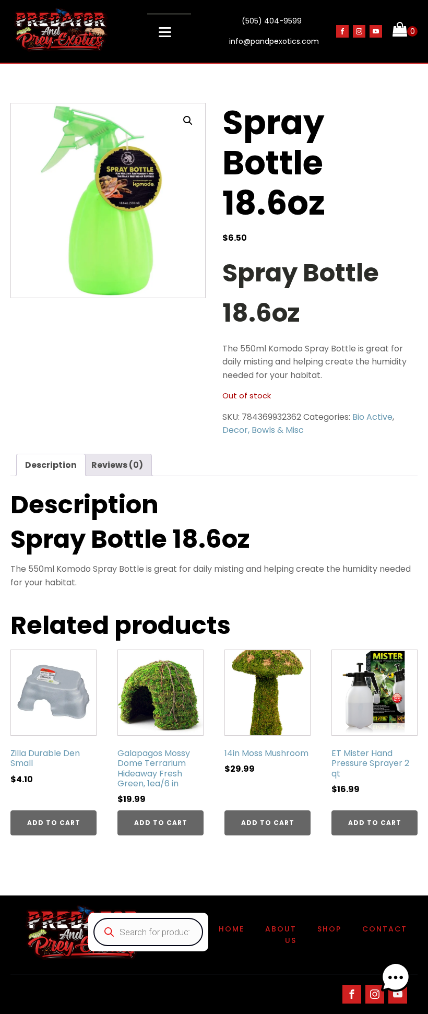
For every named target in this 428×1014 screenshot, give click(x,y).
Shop (329, 929)
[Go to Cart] (405, 31)
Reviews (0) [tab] (117, 465)
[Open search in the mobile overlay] (148, 932)
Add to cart (53, 822)
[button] (188, 120)
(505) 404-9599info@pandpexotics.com (274, 31)
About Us (280, 935)
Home (231, 929)
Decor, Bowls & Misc (263, 430)
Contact (384, 929)
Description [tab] (51, 465)
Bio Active (372, 417)
